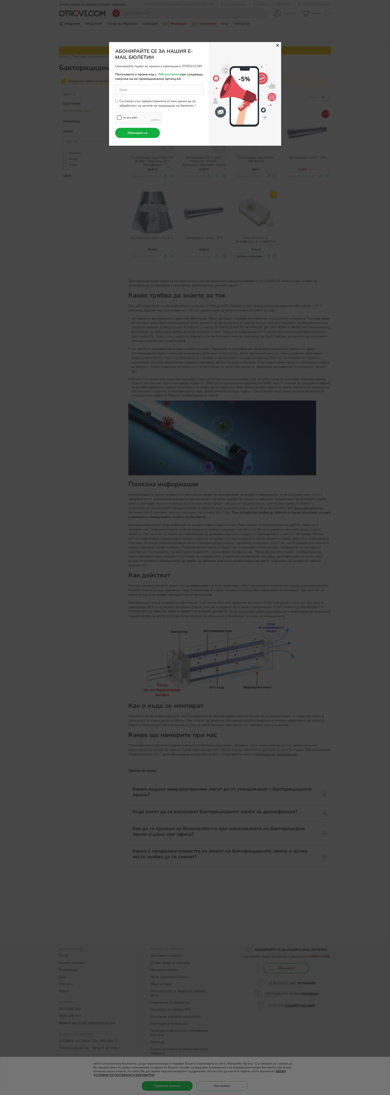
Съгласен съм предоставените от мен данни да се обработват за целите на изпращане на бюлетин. (157, 103)
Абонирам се (137, 133)
